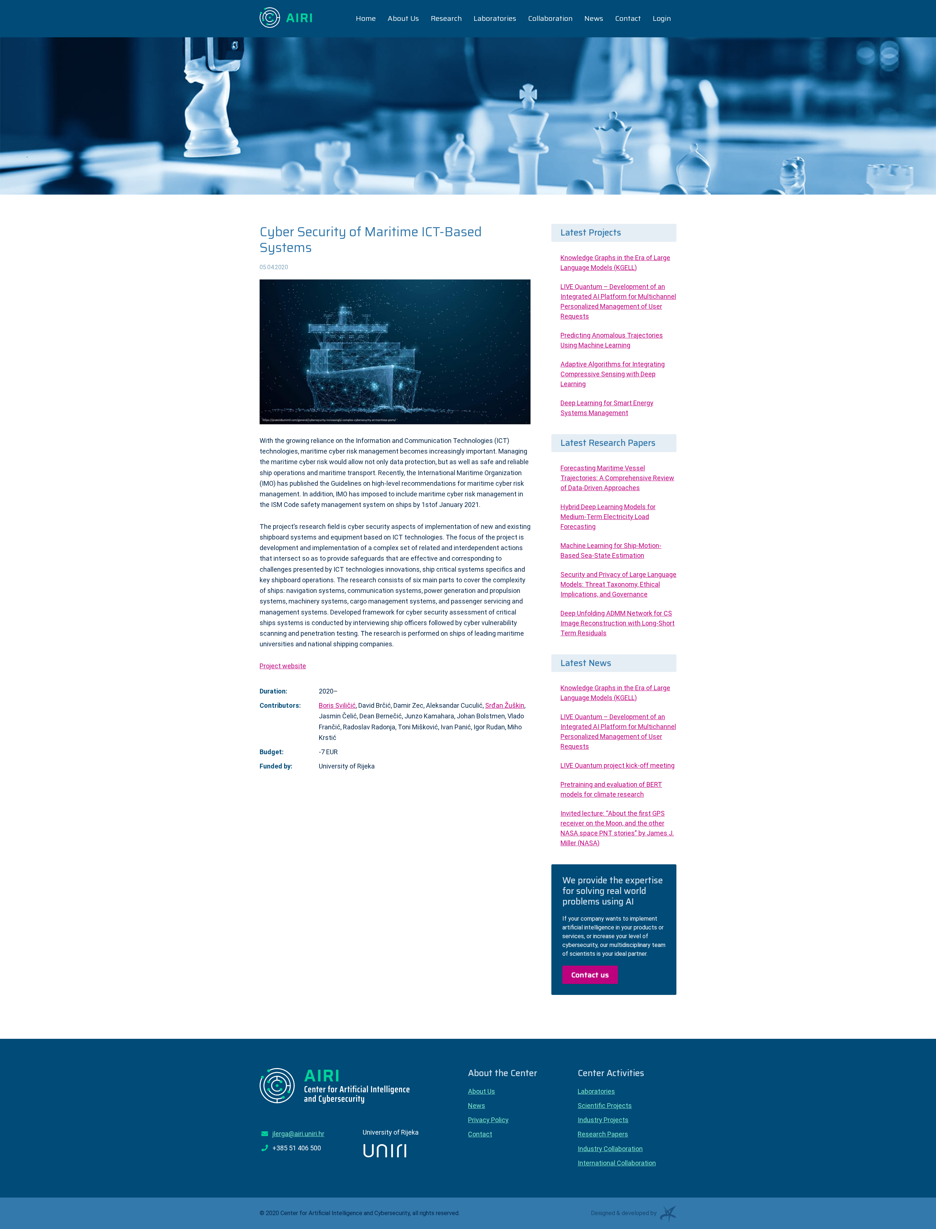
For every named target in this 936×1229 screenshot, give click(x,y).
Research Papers (603, 1134)
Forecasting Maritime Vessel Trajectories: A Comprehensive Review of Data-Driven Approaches (617, 478)
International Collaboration (617, 1163)
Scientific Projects (605, 1105)
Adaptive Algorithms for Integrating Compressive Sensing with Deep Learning (613, 374)
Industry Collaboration (610, 1149)
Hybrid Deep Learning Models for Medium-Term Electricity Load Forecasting (608, 516)
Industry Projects (603, 1120)
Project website (283, 666)
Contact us (590, 975)
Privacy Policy (488, 1120)
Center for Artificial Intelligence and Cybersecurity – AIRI (286, 17)
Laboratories (596, 1091)
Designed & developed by (624, 1213)
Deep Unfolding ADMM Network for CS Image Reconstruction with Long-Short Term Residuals (618, 623)
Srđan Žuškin (504, 705)
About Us (481, 1091)
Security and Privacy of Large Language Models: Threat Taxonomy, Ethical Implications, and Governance (618, 584)
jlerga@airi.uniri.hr (298, 1134)
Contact (480, 1134)
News (476, 1105)
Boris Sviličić (337, 705)
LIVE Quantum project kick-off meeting (618, 765)
